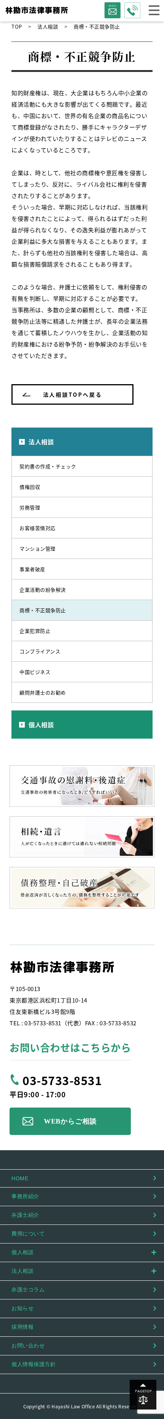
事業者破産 (32, 569)
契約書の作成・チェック (47, 466)
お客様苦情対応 (37, 528)
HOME (19, 1178)
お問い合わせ (28, 1345)
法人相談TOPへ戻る (72, 394)
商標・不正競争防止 (42, 610)
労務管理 (29, 507)
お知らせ (22, 1308)
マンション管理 (37, 548)
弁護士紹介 (25, 1215)
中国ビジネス (34, 671)
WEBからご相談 (70, 1121)
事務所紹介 (25, 1196)
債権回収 (29, 486)
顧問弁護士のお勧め (42, 692)
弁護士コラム (28, 1290)
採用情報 (22, 1327)
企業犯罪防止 (34, 630)
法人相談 (41, 441)
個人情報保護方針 (33, 1364)
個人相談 (41, 724)
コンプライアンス (39, 651)
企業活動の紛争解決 (42, 589)
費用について (28, 1234)
